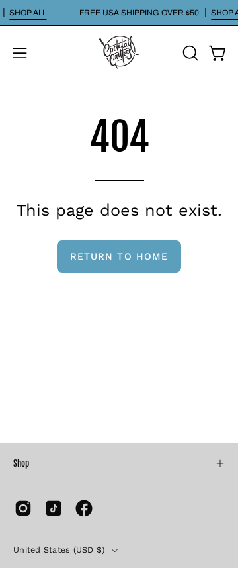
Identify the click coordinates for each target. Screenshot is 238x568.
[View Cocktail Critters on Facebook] (84, 508)
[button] (189, 53)
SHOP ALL (27, 12)
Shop (21, 463)
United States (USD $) (58, 550)
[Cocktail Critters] (119, 53)
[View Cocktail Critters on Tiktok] (53, 508)
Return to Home (119, 256)
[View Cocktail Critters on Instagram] (23, 508)
